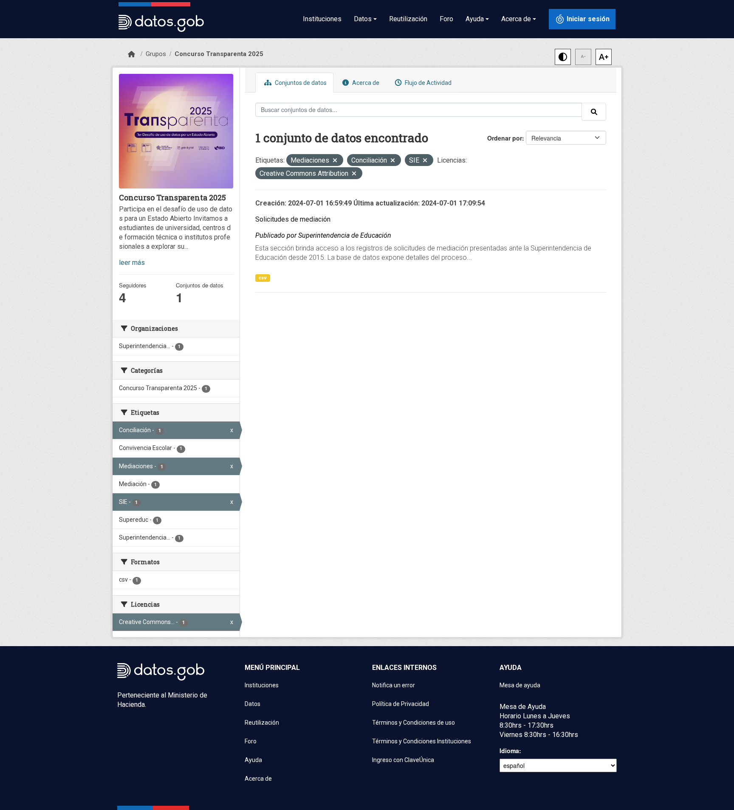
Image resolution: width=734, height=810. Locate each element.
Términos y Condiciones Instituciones (421, 741)
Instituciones (322, 19)
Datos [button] (363, 19)
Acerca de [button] (516, 19)
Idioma (509, 750)
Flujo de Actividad (428, 82)
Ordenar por (504, 138)
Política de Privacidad (400, 703)
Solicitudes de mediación (292, 219)
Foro (446, 19)
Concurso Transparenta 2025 (219, 54)
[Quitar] (335, 161)
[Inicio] (131, 54)
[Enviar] (594, 112)
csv (263, 278)
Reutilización (408, 19)
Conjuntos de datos (300, 82)
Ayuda (253, 760)
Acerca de (365, 82)
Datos (252, 703)
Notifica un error (393, 685)
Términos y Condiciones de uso (413, 722)
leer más (132, 263)
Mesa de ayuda (520, 685)
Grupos (156, 54)
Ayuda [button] (475, 19)
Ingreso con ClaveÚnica (403, 760)
